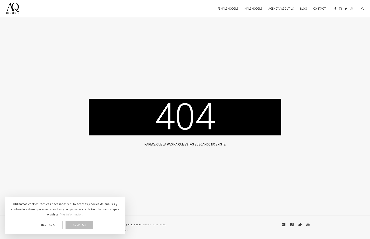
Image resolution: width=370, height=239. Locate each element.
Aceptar (79, 224)
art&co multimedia (154, 224)
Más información (71, 214)
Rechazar (49, 224)
